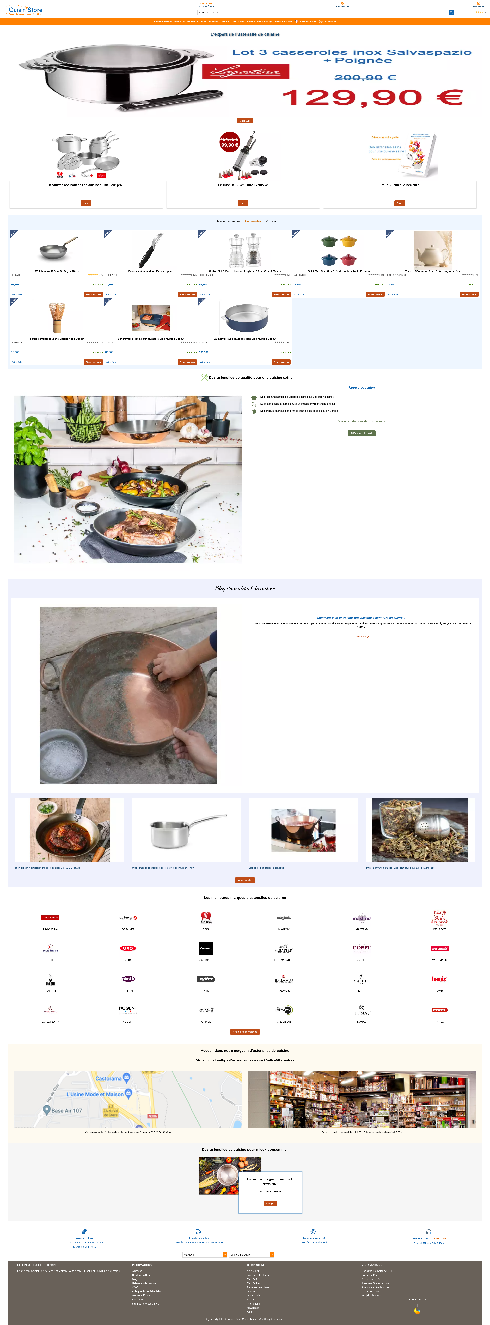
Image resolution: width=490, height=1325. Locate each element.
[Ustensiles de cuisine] (23, 14)
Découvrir (245, 120)
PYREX (439, 1021)
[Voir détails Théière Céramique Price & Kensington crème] (433, 250)
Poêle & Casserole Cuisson (167, 21)
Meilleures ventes (229, 221)
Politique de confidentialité (146, 1291)
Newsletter (253, 1307)
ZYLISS (206, 990)
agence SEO (234, 1319)
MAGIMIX (284, 929)
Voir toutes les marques (245, 1032)
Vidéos (251, 1299)
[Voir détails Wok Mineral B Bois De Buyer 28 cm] (57, 250)
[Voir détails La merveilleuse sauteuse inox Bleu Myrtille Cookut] (245, 318)
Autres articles (245, 880)
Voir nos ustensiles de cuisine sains (362, 421)
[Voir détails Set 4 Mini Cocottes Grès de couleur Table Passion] (339, 250)
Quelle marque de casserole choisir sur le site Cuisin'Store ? (163, 868)
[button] (451, 12)
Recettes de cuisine (258, 1287)
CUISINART (206, 960)
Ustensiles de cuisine (144, 1283)
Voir (86, 203)
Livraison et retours (258, 1275)
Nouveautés (253, 221)
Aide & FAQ (253, 1271)
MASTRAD (362, 929)
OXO (128, 960)
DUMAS (361, 1021)
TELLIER (50, 960)
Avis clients (138, 1299)
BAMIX (440, 990)
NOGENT (128, 1021)
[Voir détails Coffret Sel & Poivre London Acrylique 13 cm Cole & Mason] (245, 250)
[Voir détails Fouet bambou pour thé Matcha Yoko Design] (57, 318)
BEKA (206, 929)
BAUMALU (284, 990)
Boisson (251, 21)
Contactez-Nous (141, 1275)
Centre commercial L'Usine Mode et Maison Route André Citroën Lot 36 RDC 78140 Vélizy (68, 1271)
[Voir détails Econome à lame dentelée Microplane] (151, 250)
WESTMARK (439, 960)
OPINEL (206, 1021)
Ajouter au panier (93, 294)
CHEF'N (128, 990)
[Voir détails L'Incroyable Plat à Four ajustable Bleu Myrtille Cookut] (151, 318)
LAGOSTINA (50, 929)
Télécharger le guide (362, 433)
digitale (219, 1319)
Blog (134, 1279)
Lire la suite (360, 636)
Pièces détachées (283, 21)
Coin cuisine (238, 21)
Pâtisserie (213, 21)
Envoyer (270, 1203)
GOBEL (361, 960)
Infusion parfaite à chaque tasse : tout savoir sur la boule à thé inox (400, 868)
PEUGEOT (439, 929)
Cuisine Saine (329, 22)
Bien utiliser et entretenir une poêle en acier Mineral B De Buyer (47, 868)
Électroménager (265, 21)
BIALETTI (50, 990)
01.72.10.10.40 (370, 1291)
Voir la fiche (17, 294)
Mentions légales (141, 1295)
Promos (271, 221)
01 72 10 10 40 (205, 3)
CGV (135, 1287)
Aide (249, 1311)
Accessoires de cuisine (194, 21)
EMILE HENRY (50, 1021)
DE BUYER (128, 929)
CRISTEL (361, 990)
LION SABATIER (283, 960)
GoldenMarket (250, 1319)
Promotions (253, 1303)
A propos (137, 1271)
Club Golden (254, 1283)
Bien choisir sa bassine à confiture (266, 868)
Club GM (252, 1279)
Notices (251, 1291)
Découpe (224, 21)
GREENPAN (284, 1021)
